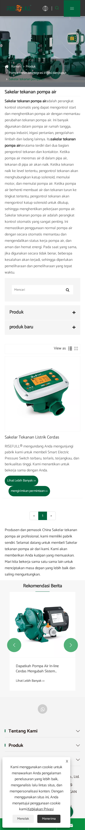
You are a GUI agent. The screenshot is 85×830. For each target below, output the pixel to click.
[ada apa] (42, 709)
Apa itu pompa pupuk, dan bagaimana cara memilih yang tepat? (41, 663)
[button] (14, 645)
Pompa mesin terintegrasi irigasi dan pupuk (38, 73)
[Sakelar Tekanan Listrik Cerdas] (42, 393)
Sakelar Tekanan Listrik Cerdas (32, 437)
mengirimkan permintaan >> (29, 491)
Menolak (23, 819)
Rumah (16, 66)
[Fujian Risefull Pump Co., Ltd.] (19, 8)
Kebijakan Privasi (40, 809)
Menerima (49, 819)
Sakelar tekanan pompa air (27, 79)
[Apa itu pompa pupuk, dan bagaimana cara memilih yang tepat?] (45, 622)
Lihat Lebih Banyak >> (21, 480)
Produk (31, 66)
